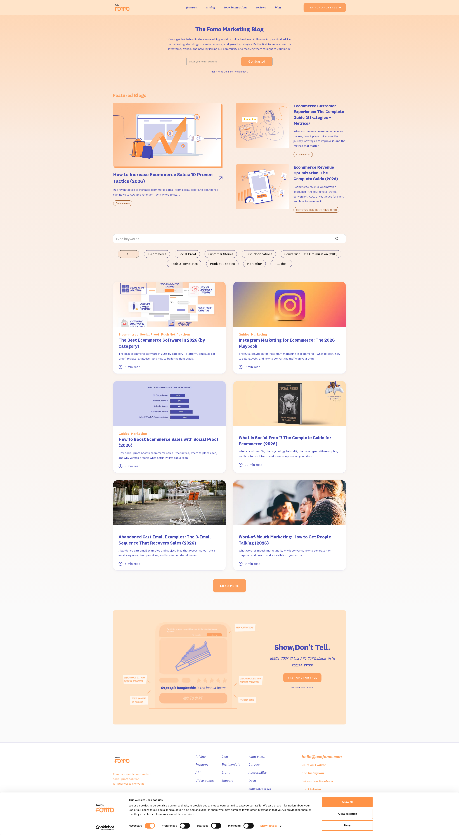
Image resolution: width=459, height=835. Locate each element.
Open (252, 780)
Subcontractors (260, 789)
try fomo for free (325, 7)
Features (201, 764)
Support (227, 780)
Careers (254, 764)
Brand (225, 772)
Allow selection (347, 813)
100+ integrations (235, 7)
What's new (257, 756)
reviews (261, 7)
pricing (210, 7)
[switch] (185, 826)
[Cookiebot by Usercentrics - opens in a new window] (105, 828)
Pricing (200, 756)
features (191, 7)
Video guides (204, 780)
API (197, 772)
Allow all (347, 801)
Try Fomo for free (302, 677)
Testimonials (230, 764)
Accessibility (258, 772)
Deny (347, 825)
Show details (268, 825)
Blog (224, 756)
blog (278, 7)
